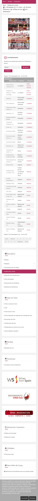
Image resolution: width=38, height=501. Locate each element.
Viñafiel (8, 209)
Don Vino (8, 191)
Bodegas (6, 263)
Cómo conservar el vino (10, 304)
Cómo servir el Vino (9, 311)
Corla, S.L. (9, 127)
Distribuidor (17, 1)
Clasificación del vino (10, 323)
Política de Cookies (9, 437)
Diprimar (8, 98)
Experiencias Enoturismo (11, 287)
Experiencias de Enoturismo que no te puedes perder (19, 471)
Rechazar (32, 498)
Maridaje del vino (9, 348)
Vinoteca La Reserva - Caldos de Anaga (11, 92)
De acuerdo (24, 498)
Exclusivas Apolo (10, 131)
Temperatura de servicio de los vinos (14, 327)
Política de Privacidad (10, 433)
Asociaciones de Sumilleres (11, 283)
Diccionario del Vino (9, 319)
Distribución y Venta (9, 271)
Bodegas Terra (10, 183)
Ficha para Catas (9, 454)
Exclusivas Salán (10, 142)
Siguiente (20, 241)
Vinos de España (9, 279)
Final (26, 241)
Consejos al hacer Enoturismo (12, 365)
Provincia (30, 81)
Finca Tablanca (10, 103)
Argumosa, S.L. (10, 113)
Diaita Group (9, 165)
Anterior (13, 239)
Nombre (21, 81)
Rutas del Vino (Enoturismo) (11, 275)
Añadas (6, 260)
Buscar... (26, 67)
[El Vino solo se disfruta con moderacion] (19, 413)
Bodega (10, 1)
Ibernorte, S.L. (10, 146)
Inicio (4, 1)
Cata (5, 307)
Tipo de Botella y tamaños (11, 331)
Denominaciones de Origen (11, 267)
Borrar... (9, 70)
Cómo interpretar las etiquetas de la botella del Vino (18, 315)
